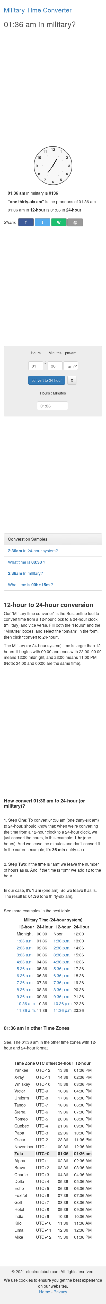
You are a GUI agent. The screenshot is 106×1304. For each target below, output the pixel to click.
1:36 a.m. (25, 941)
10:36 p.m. (63, 1003)
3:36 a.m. (25, 955)
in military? (25, 573)
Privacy (60, 1292)
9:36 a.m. (25, 996)
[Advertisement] (53, 87)
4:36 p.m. (62, 962)
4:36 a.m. (25, 962)
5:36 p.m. (62, 968)
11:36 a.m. (26, 1010)
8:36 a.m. (25, 989)
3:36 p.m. (62, 955)
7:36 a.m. (25, 982)
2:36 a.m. (25, 948)
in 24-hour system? (33, 551)
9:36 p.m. (62, 996)
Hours (36, 352)
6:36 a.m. (25, 975)
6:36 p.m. (62, 975)
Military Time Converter (38, 9)
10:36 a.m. (26, 1003)
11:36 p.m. (63, 1010)
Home (44, 1292)
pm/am (70, 352)
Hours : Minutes (53, 393)
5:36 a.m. (25, 968)
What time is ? (26, 562)
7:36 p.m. (62, 982)
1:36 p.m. (62, 941)
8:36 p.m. (62, 989)
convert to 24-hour (47, 380)
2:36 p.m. (62, 948)
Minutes (55, 352)
